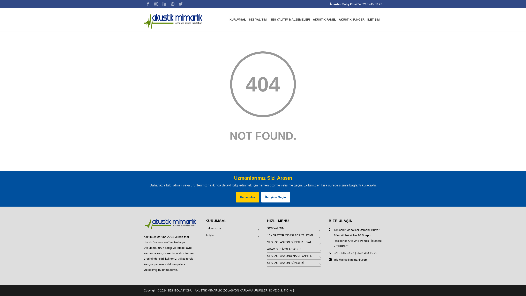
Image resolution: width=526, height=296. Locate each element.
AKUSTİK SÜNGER (352, 19)
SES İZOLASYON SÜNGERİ (285, 263)
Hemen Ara (247, 197)
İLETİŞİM (373, 19)
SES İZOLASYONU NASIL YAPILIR (289, 256)
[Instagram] (156, 4)
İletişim (210, 235)
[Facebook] (148, 4)
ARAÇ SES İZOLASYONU (284, 249)
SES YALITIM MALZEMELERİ (290, 19)
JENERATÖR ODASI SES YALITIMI (290, 235)
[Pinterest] (172, 4)
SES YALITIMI (258, 19)
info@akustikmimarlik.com (351, 259)
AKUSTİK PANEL (324, 19)
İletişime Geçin (275, 197)
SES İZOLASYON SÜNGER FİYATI (289, 242)
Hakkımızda (213, 228)
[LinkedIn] (164, 4)
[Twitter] (181, 4)
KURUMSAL (238, 19)
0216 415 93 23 (372, 4)
